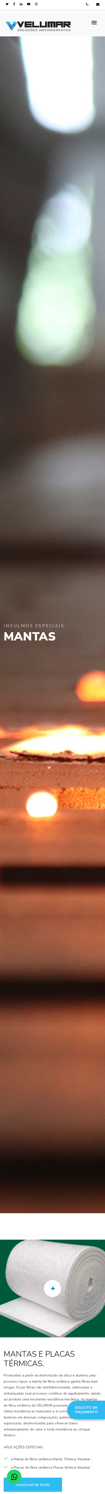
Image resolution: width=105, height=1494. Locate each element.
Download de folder (33, 1484)
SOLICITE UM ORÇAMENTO (86, 1409)
